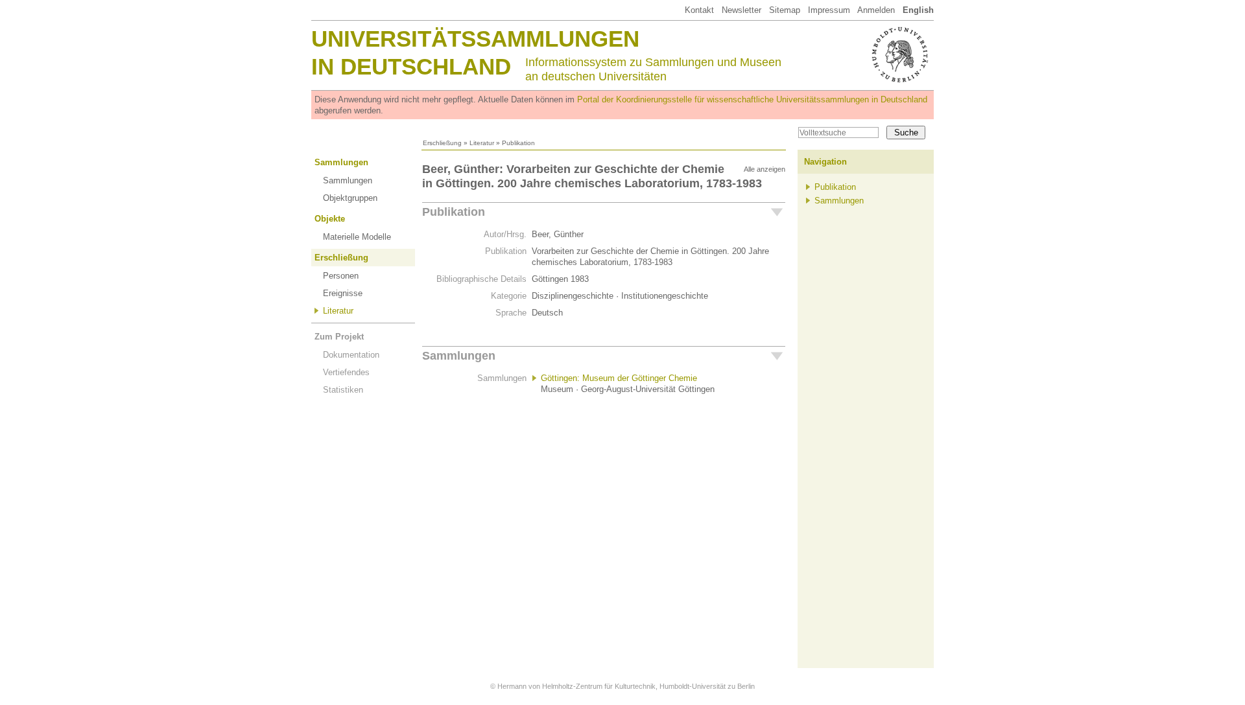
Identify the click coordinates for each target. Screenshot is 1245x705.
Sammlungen (341, 162)
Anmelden (876, 10)
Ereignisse (342, 293)
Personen (341, 276)
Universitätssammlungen (475, 38)
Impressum (829, 10)
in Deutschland (411, 66)
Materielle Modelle (357, 237)
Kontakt (699, 10)
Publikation (453, 211)
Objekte (329, 219)
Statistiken (343, 390)
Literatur (481, 142)
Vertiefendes (346, 372)
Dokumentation (351, 355)
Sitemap (784, 10)
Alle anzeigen (764, 169)
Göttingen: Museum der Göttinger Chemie (619, 378)
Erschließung (442, 142)
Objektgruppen (350, 198)
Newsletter (741, 10)
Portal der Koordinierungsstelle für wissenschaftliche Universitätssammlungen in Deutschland (752, 99)
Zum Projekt (339, 336)
